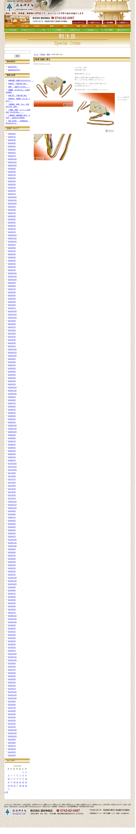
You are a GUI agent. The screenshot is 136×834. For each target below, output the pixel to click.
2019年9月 (12, 397)
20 (17, 782)
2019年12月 (12, 387)
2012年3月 (12, 682)
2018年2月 (12, 457)
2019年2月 (12, 419)
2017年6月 (12, 483)
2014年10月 (12, 584)
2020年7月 (12, 365)
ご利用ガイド (123, 22)
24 (9, 786)
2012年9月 (12, 663)
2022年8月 (12, 286)
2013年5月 (12, 638)
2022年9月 (12, 283)
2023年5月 (12, 257)
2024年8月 (12, 210)
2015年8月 (12, 552)
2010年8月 (12, 743)
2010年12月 (12, 730)
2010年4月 (12, 755)
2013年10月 (12, 622)
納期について (48, 804)
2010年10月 (12, 736)
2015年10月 (12, 546)
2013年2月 (12, 647)
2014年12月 (12, 578)
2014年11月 (12, 581)
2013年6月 (12, 635)
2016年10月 (12, 508)
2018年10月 (12, 432)
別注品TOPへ (12, 67)
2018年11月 (12, 429)
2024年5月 (12, 219)
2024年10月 (12, 203)
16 (26, 779)
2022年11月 (12, 276)
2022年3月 (12, 302)
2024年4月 (12, 222)
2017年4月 (12, 489)
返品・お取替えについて (84, 804)
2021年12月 (12, 311)
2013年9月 (12, 625)
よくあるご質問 (23, 806)
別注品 (42, 54)
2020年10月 (12, 356)
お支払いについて (116, 804)
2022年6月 (12, 292)
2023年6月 (12, 254)
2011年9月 (12, 701)
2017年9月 (12, 473)
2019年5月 (12, 410)
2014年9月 (12, 587)
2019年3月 (12, 416)
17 (9, 782)
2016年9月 (12, 511)
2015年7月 (12, 555)
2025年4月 (12, 184)
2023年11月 (12, 238)
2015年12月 (12, 540)
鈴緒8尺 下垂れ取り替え (18, 84)
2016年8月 (12, 514)
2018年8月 (12, 438)
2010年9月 (12, 739)
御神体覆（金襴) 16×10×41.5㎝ (21, 80)
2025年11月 (12, 162)
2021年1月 (12, 346)
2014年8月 (12, 590)
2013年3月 (12, 644)
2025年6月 (12, 178)
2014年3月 (12, 606)
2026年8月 (12, 134)
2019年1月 (12, 422)
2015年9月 (12, 549)
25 (12, 786)
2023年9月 (12, 245)
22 (23, 782)
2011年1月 (12, 727)
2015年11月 (12, 543)
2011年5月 (12, 714)
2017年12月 (12, 464)
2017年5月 (12, 486)
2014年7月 (12, 594)
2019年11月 (12, 391)
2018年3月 (12, 454)
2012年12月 (12, 654)
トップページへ (79, 22)
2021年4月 (12, 337)
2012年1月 (12, 689)
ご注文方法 (106, 804)
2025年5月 (12, 181)
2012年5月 (12, 676)
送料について (57, 804)
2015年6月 (12, 559)
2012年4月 (12, 679)
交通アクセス (94, 22)
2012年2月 (12, 686)
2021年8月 (12, 324)
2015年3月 (12, 568)
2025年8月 (12, 172)
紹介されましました (35, 806)
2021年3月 (12, 340)
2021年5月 (12, 333)
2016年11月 (12, 505)
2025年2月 (12, 191)
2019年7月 (12, 403)
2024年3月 (12, 226)
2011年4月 (12, 717)
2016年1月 (12, 536)
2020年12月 (12, 349)
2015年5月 (12, 562)
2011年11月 (12, 695)
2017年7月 (12, 479)
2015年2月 (12, 571)
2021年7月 (12, 327)
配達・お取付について (68, 804)
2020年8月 (12, 362)
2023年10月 (12, 241)
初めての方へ (17, 804)
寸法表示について (37, 804)
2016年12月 (12, 502)
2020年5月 (12, 372)
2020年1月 (12, 384)
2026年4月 (12, 146)
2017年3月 (12, 492)
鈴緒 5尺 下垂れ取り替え (17, 95)
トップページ (8, 804)
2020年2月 (12, 381)
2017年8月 (12, 476)
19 (14, 782)
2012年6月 (12, 673)
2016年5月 (12, 524)
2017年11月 (12, 467)
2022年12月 (12, 273)
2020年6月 (12, 368)
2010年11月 (12, 733)
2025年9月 (12, 169)
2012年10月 (12, 660)
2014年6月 (12, 597)
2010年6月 (12, 749)
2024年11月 (12, 200)
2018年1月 (12, 460)
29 (23, 786)
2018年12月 (12, 425)
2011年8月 (12, 705)
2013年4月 (12, 641)
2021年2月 (12, 343)
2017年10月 (12, 470)
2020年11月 (12, 353)
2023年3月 (12, 264)
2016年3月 (12, 530)
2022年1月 (12, 308)
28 (20, 786)
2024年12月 (12, 197)
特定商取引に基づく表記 (86, 806)
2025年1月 (12, 194)
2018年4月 (12, 451)
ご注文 (125, 804)
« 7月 (6, 792)
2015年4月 (12, 565)
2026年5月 (12, 143)
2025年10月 (12, 165)
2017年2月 (12, 495)
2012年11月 (12, 657)
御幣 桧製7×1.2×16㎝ (19, 87)
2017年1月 (12, 498)
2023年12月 (12, 235)
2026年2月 (12, 153)
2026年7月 (12, 137)
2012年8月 (12, 666)
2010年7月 (12, 746)
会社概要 (109, 22)
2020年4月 (12, 375)
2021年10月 (12, 318)
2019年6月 (12, 406)
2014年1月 (12, 613)
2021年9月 (12, 321)
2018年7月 (12, 441)
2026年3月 (12, 150)
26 (14, 786)
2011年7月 (12, 708)
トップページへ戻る (20, 7)
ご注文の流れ (27, 804)
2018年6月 (12, 444)
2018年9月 (12, 435)
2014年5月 (12, 600)
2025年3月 (12, 188)
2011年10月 (12, 698)
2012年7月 (12, 670)
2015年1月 (12, 575)
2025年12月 (12, 159)
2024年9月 (12, 207)
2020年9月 (12, 359)
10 (9, 779)
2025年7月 (12, 175)
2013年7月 (12, 632)
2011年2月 (12, 724)
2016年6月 (12, 521)
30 (26, 786)
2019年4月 (12, 413)
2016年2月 (12, 533)
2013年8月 (12, 628)
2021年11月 (12, 314)
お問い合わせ (13, 806)
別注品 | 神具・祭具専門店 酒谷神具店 (19, 1)
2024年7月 (12, 213)
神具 (48, 54)
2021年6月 (12, 330)
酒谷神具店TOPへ (14, 70)
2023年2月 (12, 267)
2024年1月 (12, 232)
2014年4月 (12, 603)
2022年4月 (12, 299)
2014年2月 (12, 609)
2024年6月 (12, 216)
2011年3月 (12, 720)
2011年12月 (12, 692)
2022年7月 (12, 289)
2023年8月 (12, 248)
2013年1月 (12, 651)
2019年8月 (12, 400)
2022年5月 (12, 295)
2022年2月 (12, 305)
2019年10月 (12, 394)
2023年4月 (12, 261)
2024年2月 (12, 229)
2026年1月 (12, 156)
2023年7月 (12, 251)
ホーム (36, 54)
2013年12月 (12, 616)
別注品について (97, 804)
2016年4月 (12, 527)
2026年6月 (12, 140)
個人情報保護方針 (72, 806)
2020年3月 (12, 378)
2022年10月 (12, 280)
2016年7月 (12, 517)
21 (20, 782)
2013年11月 (12, 619)
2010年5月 (12, 752)
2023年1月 (12, 270)
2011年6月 (12, 711)
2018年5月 (12, 448)
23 (26, 782)
